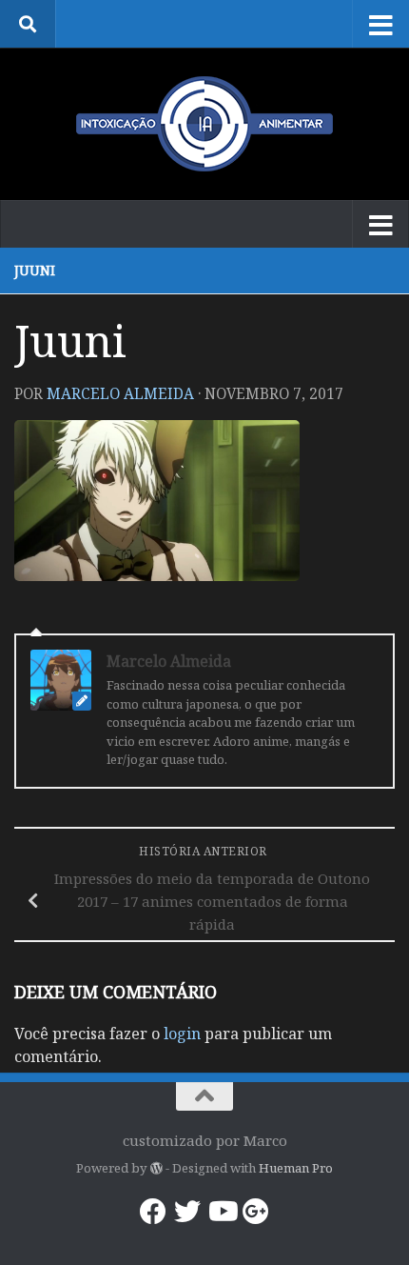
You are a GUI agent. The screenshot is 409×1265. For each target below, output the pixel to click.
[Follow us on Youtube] (221, 1211)
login (182, 1033)
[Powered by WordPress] (155, 1168)
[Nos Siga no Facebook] (153, 1211)
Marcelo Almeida (120, 393)
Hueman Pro (296, 1167)
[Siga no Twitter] (187, 1211)
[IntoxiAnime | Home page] (204, 123)
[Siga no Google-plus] (256, 1211)
